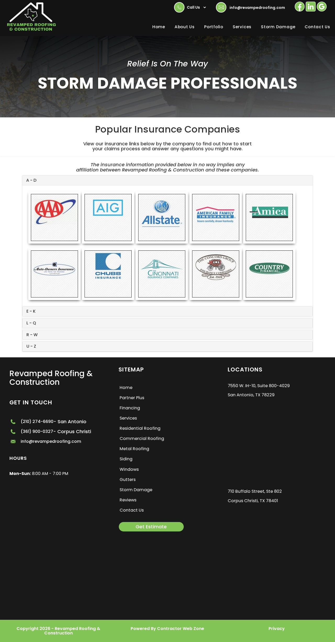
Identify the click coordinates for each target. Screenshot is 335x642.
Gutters (128, 480)
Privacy (277, 629)
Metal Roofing (134, 449)
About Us (185, 27)
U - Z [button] (31, 346)
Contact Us (317, 27)
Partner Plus (132, 398)
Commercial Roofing (142, 438)
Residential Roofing (140, 428)
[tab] (167, 180)
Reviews (128, 500)
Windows (129, 469)
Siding (126, 459)
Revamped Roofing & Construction (51, 377)
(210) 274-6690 (37, 421)
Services (242, 27)
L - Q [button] (31, 323)
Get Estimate (151, 526)
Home (158, 27)
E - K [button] (31, 311)
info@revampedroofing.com (257, 7)
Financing (130, 408)
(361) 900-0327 (37, 431)
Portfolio (213, 27)
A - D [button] (31, 180)
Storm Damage (278, 27)
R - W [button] (32, 335)
